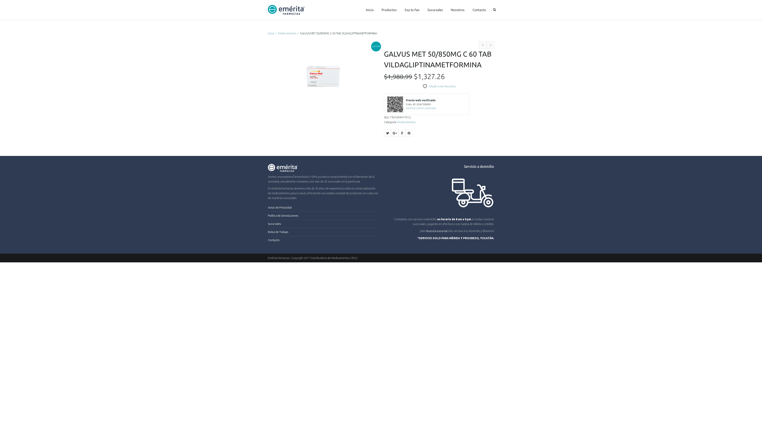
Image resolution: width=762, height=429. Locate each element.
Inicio (370, 10)
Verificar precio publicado (421, 108)
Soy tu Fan (412, 10)
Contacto (479, 10)
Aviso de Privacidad (280, 207)
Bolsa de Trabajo (278, 232)
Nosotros (458, 10)
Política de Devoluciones (283, 215)
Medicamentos (287, 33)
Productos (389, 10)
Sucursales (435, 10)
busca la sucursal (436, 231)
